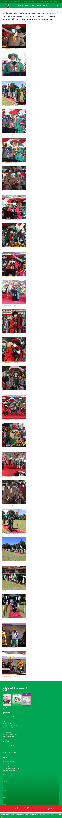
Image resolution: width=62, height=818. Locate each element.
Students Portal (15, 721)
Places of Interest (14, 763)
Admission (26, 5)
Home (21, 5)
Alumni (11, 734)
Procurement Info (13, 766)
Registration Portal (7, 721)
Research (45, 5)
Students (5, 1)
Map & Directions (6, 763)
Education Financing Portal (24, 1)
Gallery (41, 1)
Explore (39, 5)
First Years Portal (14, 716)
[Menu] (53, 5)
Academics (32, 5)
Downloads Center (12, 750)
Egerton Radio (11, 736)
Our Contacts (5, 761)
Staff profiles (55, 1)
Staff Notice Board (7, 723)
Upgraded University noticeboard (10, 770)
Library (32, 1)
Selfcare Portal (14, 718)
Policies (10, 1)
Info (50, 5)
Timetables (5, 750)
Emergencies (5, 752)
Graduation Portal (6, 718)
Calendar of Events (13, 761)
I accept (1, 817)
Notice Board (11, 745)
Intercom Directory (13, 752)
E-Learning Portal (6, 716)
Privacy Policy (2, 815)
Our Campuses (17, 747)
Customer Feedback (7, 768)
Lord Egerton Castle (48, 1)
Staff (8, 734)
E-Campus (16, 734)
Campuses (5, 745)
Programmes (16, 1)
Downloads (37, 1)
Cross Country (6, 766)
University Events (15, 768)
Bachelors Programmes (8, 747)
